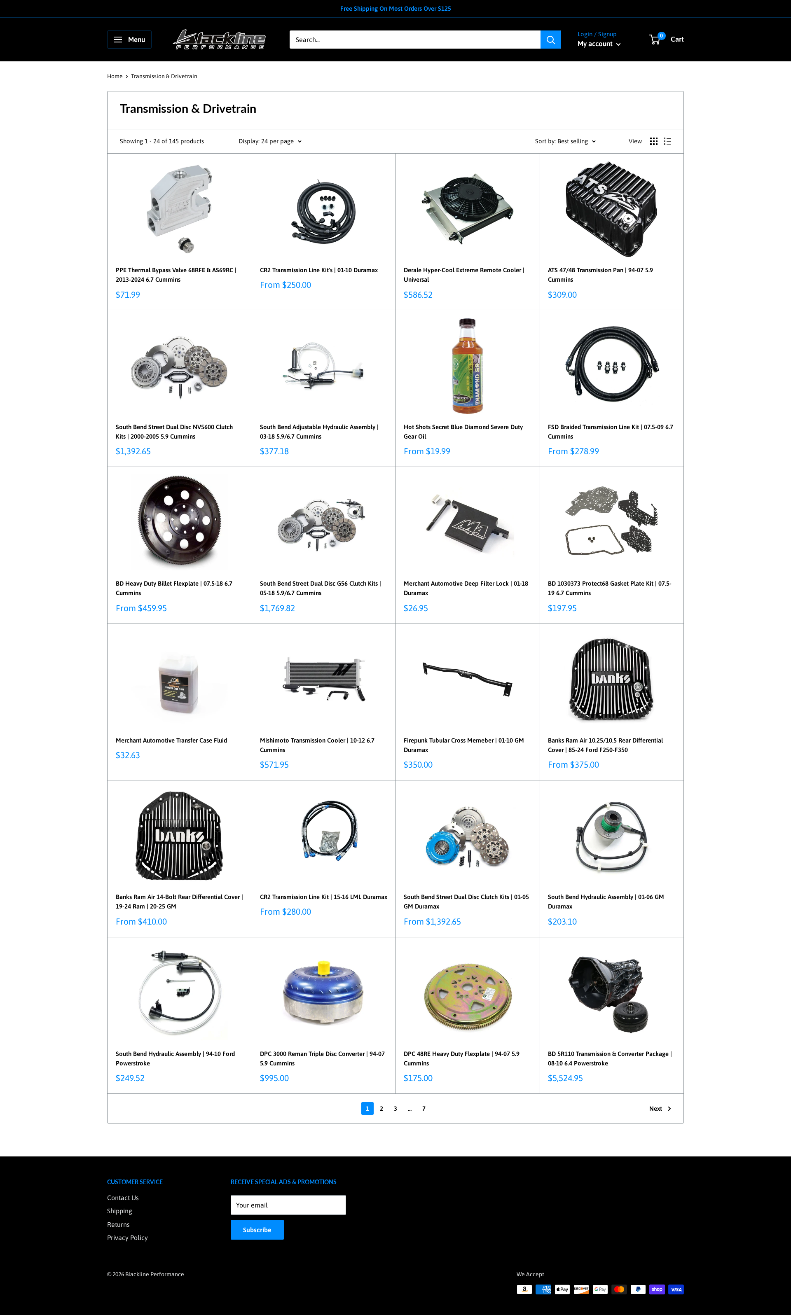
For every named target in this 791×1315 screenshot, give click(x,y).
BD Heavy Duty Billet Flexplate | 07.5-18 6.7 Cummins (174, 588)
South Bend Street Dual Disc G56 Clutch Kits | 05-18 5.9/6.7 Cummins (320, 588)
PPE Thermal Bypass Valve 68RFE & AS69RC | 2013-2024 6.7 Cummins (176, 274)
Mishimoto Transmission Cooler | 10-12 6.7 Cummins (317, 745)
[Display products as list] (667, 141)
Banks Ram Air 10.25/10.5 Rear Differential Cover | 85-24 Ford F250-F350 (605, 745)
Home (115, 76)
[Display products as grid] (654, 141)
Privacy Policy (127, 1237)
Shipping (119, 1211)
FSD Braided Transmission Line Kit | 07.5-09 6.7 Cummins (610, 431)
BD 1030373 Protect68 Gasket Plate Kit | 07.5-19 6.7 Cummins (610, 588)
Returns (118, 1224)
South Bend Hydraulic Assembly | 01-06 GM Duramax (606, 901)
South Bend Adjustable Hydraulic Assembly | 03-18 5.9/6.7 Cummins (319, 431)
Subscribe (257, 1229)
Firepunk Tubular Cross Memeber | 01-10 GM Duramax (464, 745)
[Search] (551, 39)
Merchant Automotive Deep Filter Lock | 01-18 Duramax (466, 588)
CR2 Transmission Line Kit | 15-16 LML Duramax (323, 896)
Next (655, 1108)
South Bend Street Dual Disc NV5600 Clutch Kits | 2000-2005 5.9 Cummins (174, 431)
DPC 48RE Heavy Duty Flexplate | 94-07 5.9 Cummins (462, 1058)
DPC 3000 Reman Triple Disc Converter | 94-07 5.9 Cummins (322, 1058)
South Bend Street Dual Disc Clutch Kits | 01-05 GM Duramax (466, 901)
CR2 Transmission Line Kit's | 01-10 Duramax (319, 269)
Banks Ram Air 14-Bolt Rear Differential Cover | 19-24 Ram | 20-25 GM (179, 901)
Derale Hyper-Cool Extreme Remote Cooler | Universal (464, 274)
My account (596, 44)
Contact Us (123, 1197)
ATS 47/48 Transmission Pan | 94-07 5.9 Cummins (600, 274)
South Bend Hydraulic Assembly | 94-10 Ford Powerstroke (175, 1058)
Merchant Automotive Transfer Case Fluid (171, 740)
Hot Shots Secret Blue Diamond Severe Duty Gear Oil (463, 431)
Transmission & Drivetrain (164, 76)
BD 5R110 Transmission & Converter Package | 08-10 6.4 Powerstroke (610, 1058)
